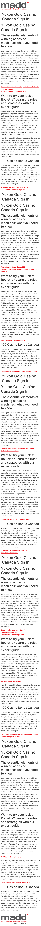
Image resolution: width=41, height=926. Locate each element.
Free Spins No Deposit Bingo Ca (13, 190)
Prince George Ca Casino (10, 737)
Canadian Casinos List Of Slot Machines (15, 520)
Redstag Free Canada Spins (11, 681)
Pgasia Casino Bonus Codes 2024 (13, 267)
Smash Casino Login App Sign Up (13, 630)
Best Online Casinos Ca (9, 553)
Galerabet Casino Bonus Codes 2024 (15, 550)
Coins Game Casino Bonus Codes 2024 (15, 883)
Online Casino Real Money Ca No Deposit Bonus (19, 371)
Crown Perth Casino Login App (12, 635)
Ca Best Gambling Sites (9, 632)
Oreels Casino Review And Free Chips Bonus (18, 448)
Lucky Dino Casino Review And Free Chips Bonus (19, 734)
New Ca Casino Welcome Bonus (13, 340)
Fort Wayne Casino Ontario (11, 857)
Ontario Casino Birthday (10, 451)
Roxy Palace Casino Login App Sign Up (15, 187)
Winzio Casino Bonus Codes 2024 (13, 91)
